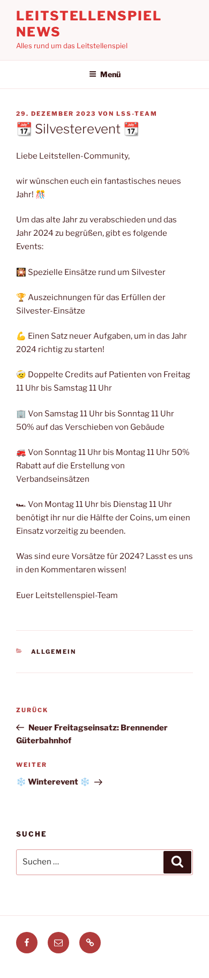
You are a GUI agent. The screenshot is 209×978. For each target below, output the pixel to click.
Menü (110, 74)
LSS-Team (137, 113)
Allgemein (54, 651)
